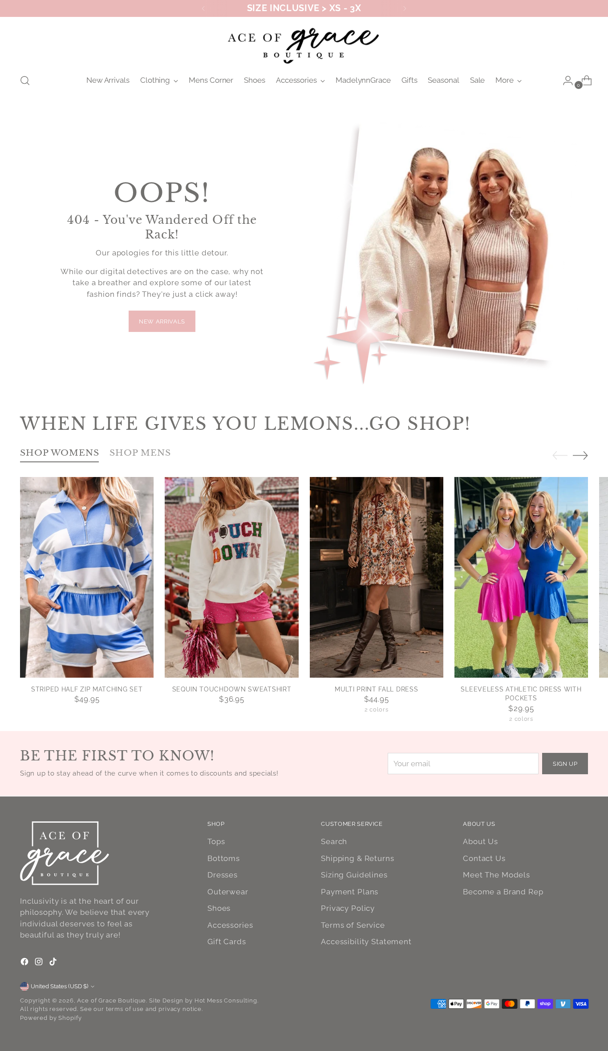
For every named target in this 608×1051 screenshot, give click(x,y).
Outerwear (227, 891)
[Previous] (203, 8)
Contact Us (484, 858)
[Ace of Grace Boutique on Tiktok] (54, 963)
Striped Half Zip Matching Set (86, 689)
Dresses (222, 874)
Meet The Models (496, 874)
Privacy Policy (348, 908)
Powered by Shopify (50, 1018)
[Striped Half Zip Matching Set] (87, 577)
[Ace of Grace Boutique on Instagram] (39, 963)
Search (334, 841)
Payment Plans (349, 891)
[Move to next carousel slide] (580, 455)
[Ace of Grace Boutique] (304, 43)
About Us (480, 841)
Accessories (230, 925)
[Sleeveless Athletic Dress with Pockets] (521, 577)
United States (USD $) (59, 986)
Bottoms (223, 858)
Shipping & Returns (357, 858)
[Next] (404, 8)
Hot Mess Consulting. (227, 1000)
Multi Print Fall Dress (376, 689)
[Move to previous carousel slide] (559, 455)
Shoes (219, 908)
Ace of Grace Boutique (111, 1000)
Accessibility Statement (366, 941)
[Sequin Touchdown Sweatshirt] (231, 577)
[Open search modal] (25, 80)
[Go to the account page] (564, 80)
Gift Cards (226, 941)
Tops (216, 841)
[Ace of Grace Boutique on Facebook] (25, 963)
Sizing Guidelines (354, 874)
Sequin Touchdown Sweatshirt (232, 689)
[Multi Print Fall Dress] (376, 577)
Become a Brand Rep (503, 891)
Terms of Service (353, 925)
